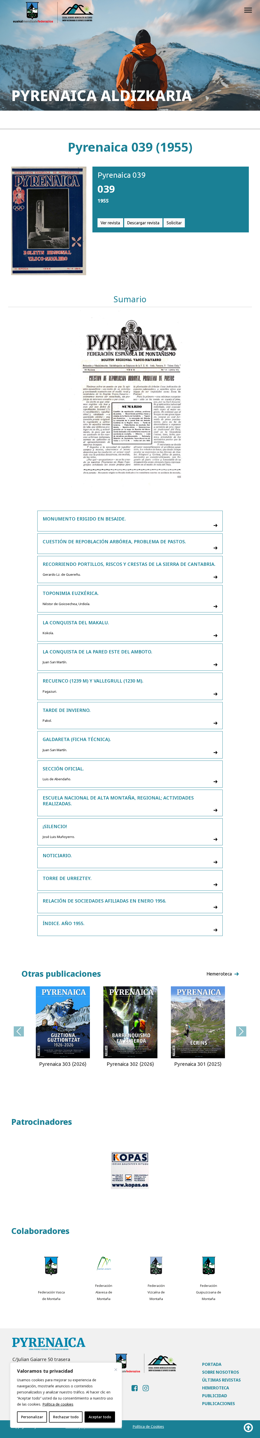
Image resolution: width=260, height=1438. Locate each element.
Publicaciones (218, 1403)
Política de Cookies (148, 1426)
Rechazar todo (66, 1416)
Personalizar (32, 1416)
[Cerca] (115, 1369)
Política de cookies (57, 1404)
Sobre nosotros (220, 1372)
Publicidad (214, 1396)
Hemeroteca (215, 1388)
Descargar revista (143, 223)
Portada (211, 1364)
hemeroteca (219, 973)
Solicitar (174, 223)
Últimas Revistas (221, 1380)
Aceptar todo (100, 1416)
